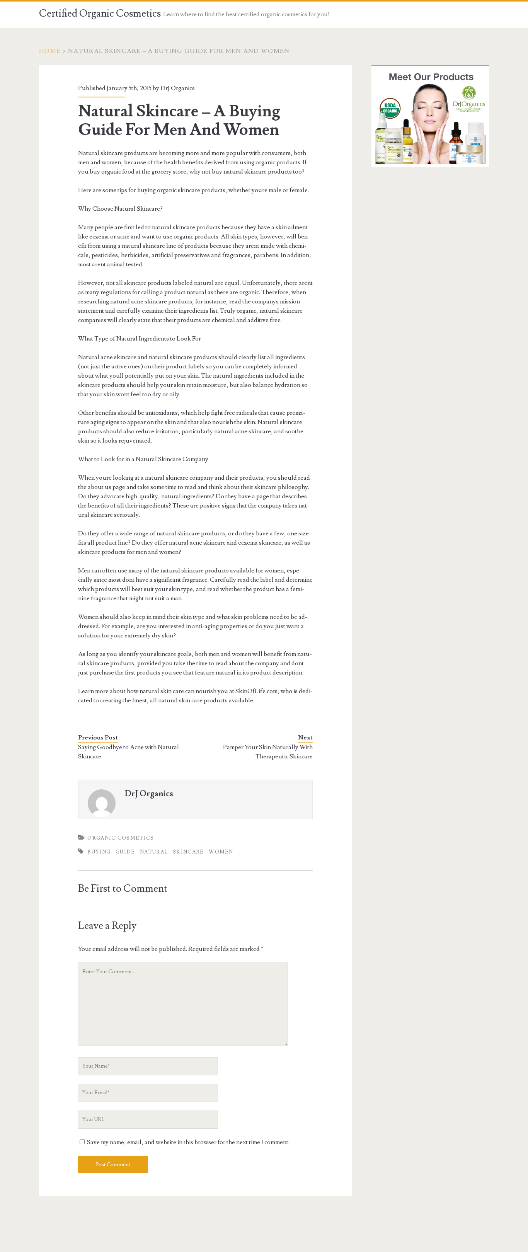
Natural (154, 852)
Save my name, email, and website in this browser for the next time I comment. (188, 1142)
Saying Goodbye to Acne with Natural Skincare (128, 751)
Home (50, 51)
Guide (125, 852)
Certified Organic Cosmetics (100, 13)
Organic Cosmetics (120, 838)
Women (221, 852)
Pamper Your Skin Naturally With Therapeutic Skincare (268, 751)
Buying (99, 852)
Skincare (188, 852)
